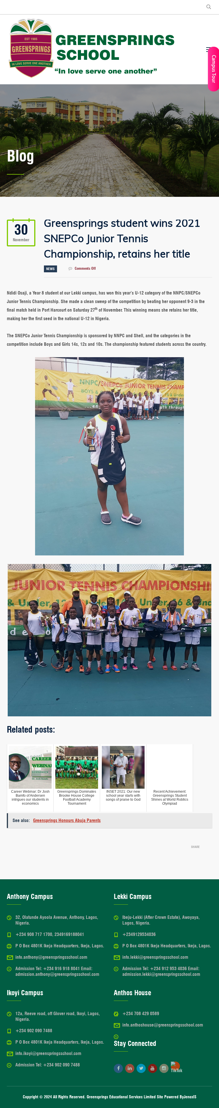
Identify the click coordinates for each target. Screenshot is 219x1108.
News (50, 269)
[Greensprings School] (91, 49)
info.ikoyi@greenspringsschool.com (48, 1053)
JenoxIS (190, 1097)
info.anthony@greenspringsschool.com (51, 957)
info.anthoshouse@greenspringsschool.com (162, 1025)
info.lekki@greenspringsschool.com (155, 957)
